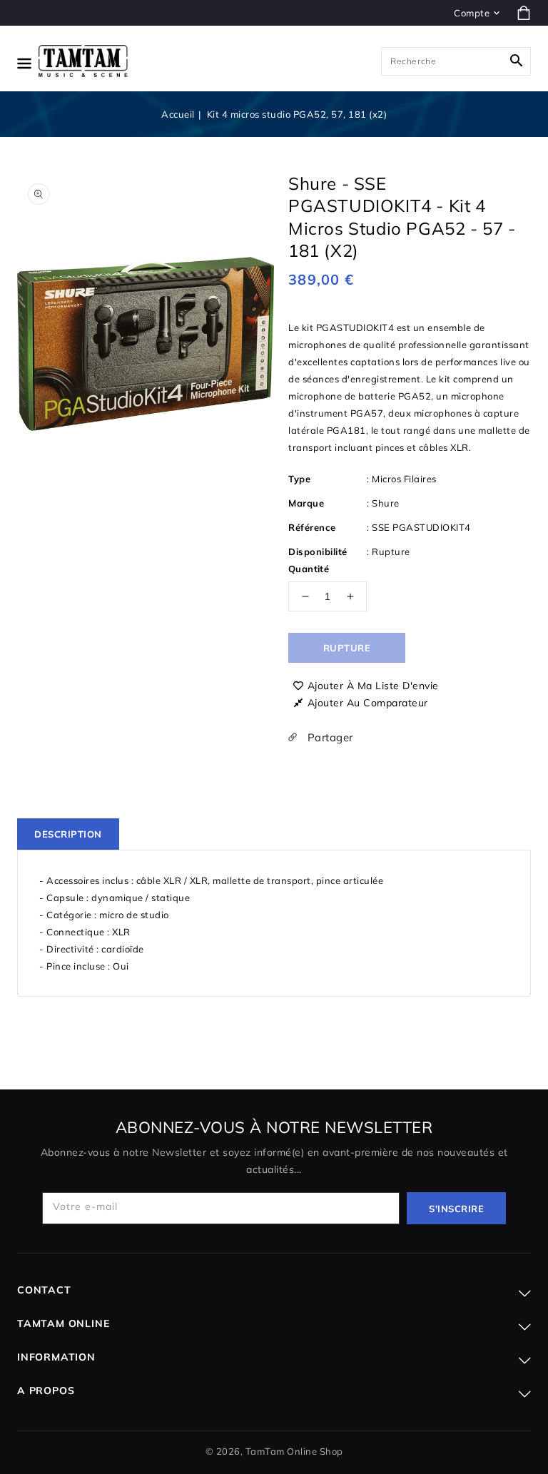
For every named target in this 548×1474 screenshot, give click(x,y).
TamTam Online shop (294, 1451)
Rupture (347, 648)
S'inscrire (456, 1208)
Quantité (308, 568)
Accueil (178, 114)
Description (68, 834)
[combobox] (456, 61)
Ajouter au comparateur (368, 702)
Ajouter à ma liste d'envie (373, 685)
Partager (328, 737)
